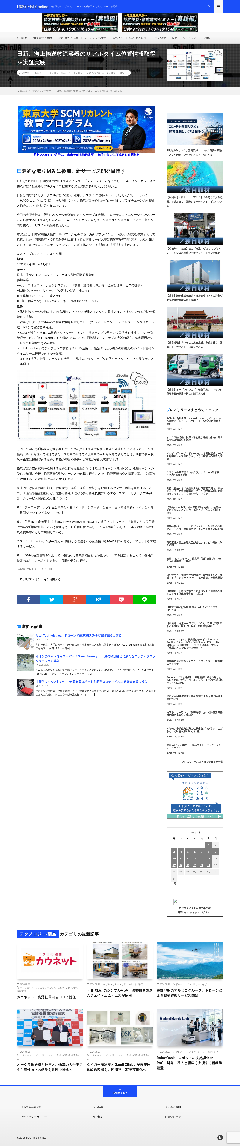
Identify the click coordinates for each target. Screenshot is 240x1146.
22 (208, 865)
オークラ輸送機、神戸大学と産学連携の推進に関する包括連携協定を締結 (194, 438)
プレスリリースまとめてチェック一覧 (202, 761)
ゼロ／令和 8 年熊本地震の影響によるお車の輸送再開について (194, 697)
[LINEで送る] (144, 599)
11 (180, 858)
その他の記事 (93, 73)
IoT (103, 73)
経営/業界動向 (137, 37)
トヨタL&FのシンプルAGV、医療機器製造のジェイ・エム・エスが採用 (120, 992)
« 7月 (173, 883)
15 (208, 858)
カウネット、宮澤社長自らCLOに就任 (46, 997)
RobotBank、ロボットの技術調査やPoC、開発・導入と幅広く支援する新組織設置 (189, 1063)
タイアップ (189, 37)
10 (174, 858)
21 (201, 865)
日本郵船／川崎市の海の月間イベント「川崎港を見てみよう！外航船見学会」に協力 (194, 592)
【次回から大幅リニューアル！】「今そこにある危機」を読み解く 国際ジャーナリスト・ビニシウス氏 (194, 201)
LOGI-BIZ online (35, 1137)
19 (187, 865)
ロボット (61, 987)
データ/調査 (159, 37)
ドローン (180, 984)
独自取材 (22, 37)
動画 (140, 984)
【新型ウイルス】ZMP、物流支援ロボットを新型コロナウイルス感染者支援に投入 (91, 681)
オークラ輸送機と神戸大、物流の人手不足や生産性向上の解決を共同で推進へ (50, 1067)
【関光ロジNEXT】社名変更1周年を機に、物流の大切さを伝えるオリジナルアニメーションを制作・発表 (194, 510)
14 (201, 858)
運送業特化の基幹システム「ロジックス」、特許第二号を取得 (194, 662)
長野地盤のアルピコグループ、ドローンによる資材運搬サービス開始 (190, 992)
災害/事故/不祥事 (68, 37)
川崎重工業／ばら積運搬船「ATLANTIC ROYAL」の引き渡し (193, 608)
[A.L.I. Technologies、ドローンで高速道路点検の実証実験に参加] (25, 641)
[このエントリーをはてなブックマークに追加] (98, 599)
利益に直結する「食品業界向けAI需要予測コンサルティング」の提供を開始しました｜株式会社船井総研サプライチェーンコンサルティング (194, 491)
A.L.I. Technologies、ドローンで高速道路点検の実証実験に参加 (78, 635)
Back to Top (120, 1092)
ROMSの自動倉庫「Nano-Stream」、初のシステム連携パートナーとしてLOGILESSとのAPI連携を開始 (193, 421)
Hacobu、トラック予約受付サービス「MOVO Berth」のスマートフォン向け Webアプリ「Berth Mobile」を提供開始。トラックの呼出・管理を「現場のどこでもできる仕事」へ (194, 643)
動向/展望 (72, 987)
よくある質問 (173, 1106)
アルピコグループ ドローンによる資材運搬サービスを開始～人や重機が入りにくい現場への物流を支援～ (194, 456)
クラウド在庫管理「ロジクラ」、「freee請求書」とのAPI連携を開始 (194, 473)
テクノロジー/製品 (95, 37)
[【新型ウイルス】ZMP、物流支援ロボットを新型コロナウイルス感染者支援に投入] (25, 687)
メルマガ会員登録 (31, 1106)
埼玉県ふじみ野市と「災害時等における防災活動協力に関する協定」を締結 (194, 713)
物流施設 (21, 991)
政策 (174, 37)
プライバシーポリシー (34, 1116)
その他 (206, 37)
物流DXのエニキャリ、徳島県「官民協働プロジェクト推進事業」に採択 (193, 560)
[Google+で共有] (75, 599)
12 (187, 858)
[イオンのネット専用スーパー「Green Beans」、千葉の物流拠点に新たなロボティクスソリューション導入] (25, 662)
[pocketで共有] (121, 599)
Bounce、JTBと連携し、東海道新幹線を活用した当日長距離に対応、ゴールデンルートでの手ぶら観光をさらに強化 (194, 680)
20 (194, 865)
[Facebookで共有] (28, 599)
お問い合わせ (173, 1116)
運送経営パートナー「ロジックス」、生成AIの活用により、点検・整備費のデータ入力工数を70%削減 (194, 527)
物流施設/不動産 (42, 37)
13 (194, 858)
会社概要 (98, 1116)
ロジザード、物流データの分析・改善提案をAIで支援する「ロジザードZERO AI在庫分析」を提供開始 (194, 576)
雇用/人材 (118, 37)
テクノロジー (78, 73)
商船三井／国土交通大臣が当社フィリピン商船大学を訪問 (194, 544)
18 (180, 865)
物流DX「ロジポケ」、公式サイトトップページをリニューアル (193, 746)
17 (174, 865)
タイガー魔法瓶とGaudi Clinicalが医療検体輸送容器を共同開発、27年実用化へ (118, 1067)
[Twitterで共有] (51, 599)
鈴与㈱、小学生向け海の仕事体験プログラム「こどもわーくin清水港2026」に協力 (194, 730)
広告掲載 (98, 1106)
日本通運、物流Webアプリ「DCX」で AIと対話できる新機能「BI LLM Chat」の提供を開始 (194, 624)
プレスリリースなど (116, 73)
